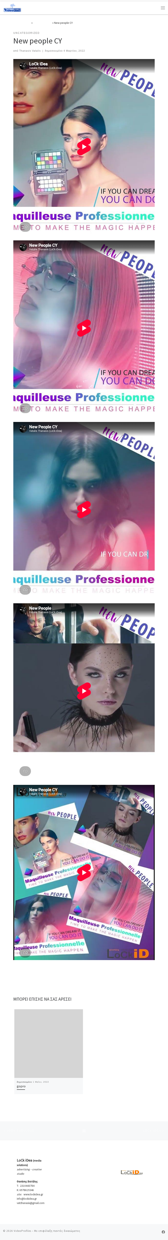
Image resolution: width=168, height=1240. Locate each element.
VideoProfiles (22, 1231)
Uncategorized (42, 23)
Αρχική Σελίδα (22, 23)
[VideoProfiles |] (12, 7)
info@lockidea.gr (27, 1198)
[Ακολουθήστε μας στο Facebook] (163, 1232)
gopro (21, 1086)
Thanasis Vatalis (30, 50)
